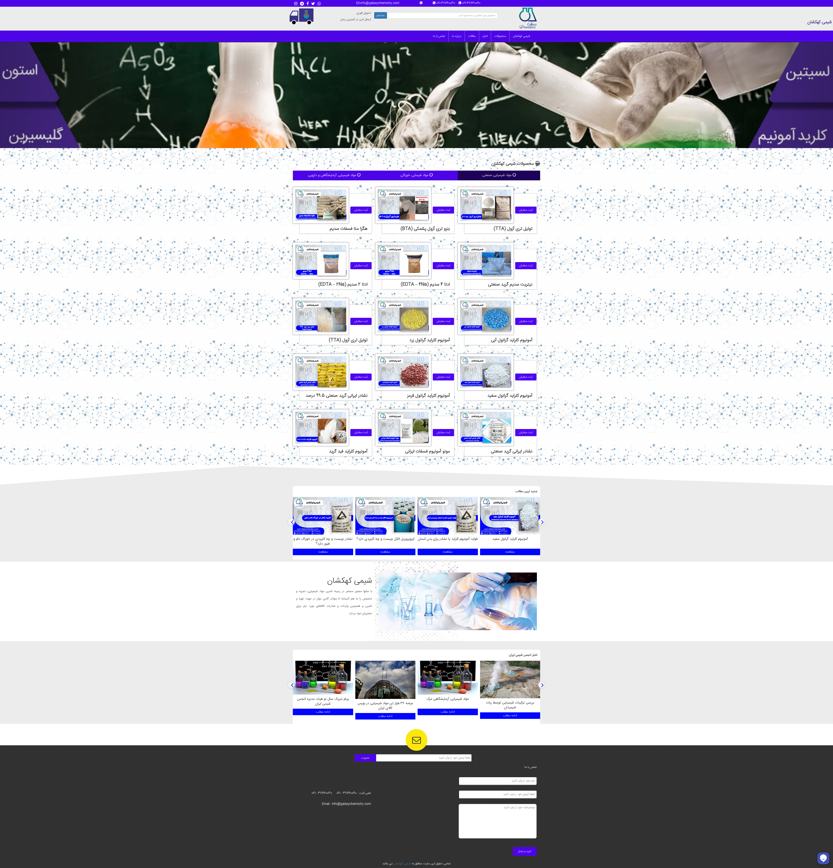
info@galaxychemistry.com (379, 3)
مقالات (472, 36)
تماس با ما (439, 36)
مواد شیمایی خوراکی (415, 175)
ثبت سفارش (526, 210)
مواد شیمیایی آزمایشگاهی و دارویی (332, 175)
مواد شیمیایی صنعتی (497, 175)
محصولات (500, 36)
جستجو (381, 15)
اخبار (485, 36)
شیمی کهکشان (521, 36)
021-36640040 (472, 3)
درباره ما (456, 36)
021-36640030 (447, 3)
